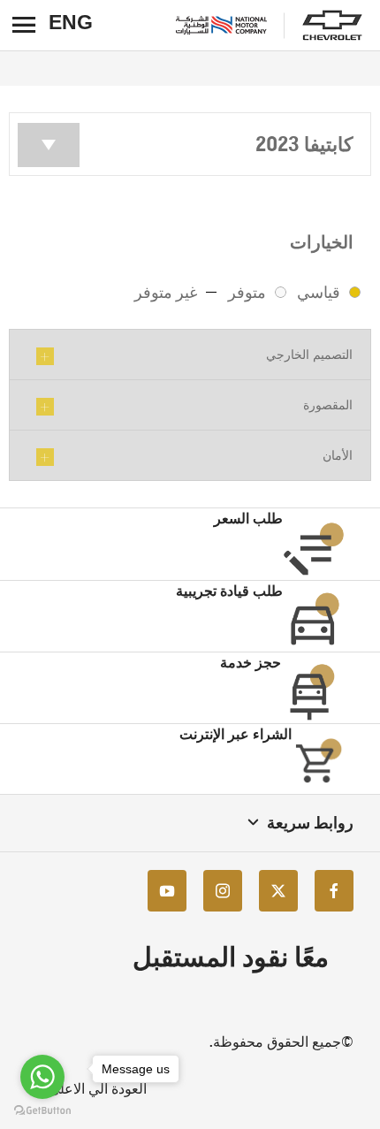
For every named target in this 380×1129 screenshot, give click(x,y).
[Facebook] (334, 891)
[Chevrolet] (332, 26)
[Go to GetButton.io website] (42, 1111)
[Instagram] (222, 891)
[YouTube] (167, 891)
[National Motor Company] (221, 25)
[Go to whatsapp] (42, 1077)
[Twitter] (278, 891)
